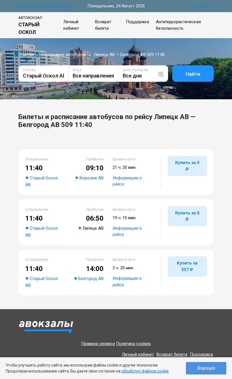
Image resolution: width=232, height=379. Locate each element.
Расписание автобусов (64, 54)
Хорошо (206, 368)
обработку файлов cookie (145, 371)
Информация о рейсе (127, 181)
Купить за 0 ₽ (187, 166)
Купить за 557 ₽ (187, 266)
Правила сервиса (98, 343)
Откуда (29, 70)
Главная (26, 54)
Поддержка (137, 21)
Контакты (204, 5)
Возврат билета (171, 354)
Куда (77, 70)
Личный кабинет (138, 354)
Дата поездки (135, 70)
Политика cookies (133, 343)
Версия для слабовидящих (44, 5)
